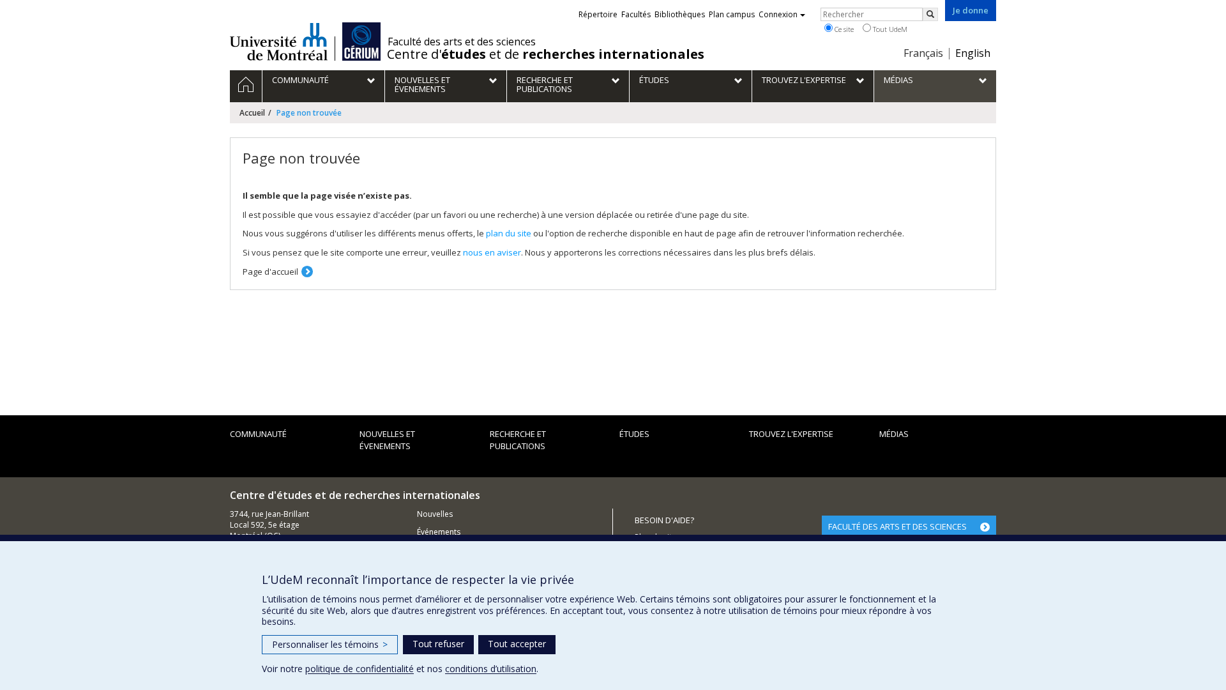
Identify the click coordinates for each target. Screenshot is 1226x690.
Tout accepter (517, 644)
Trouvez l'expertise (791, 434)
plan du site (508, 233)
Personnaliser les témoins (330, 644)
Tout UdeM (889, 29)
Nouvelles (435, 514)
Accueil (252, 112)
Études (634, 434)
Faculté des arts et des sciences (462, 41)
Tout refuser (438, 644)
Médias (894, 434)
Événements (438, 531)
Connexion (778, 14)
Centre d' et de (545, 54)
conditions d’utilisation (490, 669)
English (972, 53)
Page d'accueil (270, 271)
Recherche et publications (518, 440)
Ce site (843, 29)
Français (923, 53)
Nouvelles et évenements (387, 440)
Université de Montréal (279, 41)
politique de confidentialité (359, 669)
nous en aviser (492, 252)
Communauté (258, 434)
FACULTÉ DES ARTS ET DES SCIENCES (897, 526)
